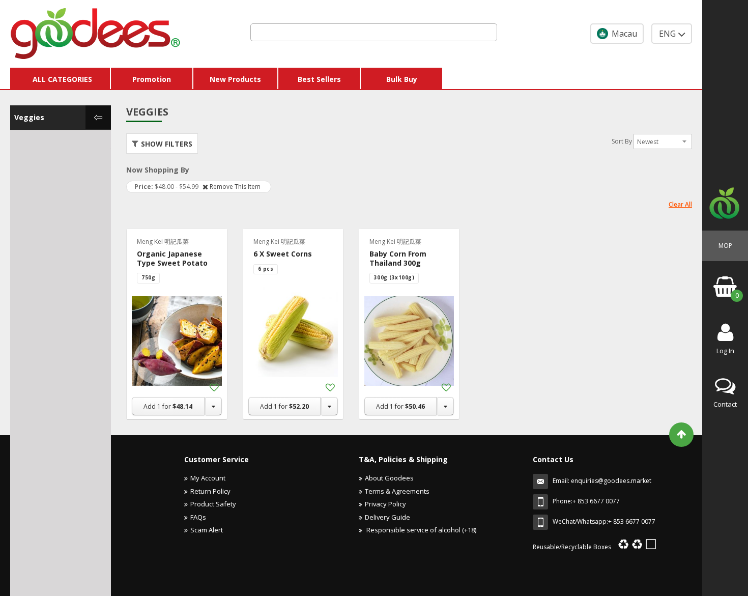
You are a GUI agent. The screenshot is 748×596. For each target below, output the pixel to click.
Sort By (622, 141)
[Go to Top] (681, 434)
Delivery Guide (387, 517)
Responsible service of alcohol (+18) (420, 529)
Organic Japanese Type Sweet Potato (172, 258)
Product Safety (213, 503)
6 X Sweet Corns (282, 254)
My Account (207, 478)
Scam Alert (206, 529)
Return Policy (210, 491)
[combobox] (373, 32)
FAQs (198, 517)
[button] (214, 388)
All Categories (62, 79)
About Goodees (389, 478)
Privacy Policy (385, 503)
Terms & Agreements (397, 491)
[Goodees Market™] (95, 31)
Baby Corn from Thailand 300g (397, 258)
